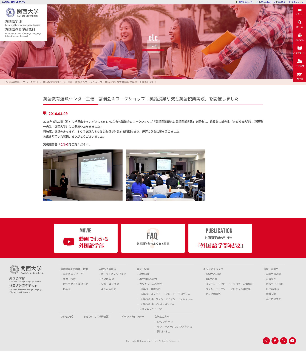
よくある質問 (108, 289)
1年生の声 (211, 279)
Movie (66, 289)
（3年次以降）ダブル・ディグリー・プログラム (166, 299)
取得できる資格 (274, 284)
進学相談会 (272, 299)
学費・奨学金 (108, 284)
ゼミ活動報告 (213, 294)
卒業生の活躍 (273, 274)
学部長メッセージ (73, 274)
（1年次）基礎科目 (150, 289)
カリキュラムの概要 (150, 284)
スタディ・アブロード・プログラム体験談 (229, 284)
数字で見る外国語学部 (75, 284)
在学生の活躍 (213, 274)
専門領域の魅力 (148, 279)
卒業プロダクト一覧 (150, 308)
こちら (64, 144)
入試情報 (106, 279)
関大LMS (162, 331)
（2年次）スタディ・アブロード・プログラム (164, 294)
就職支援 (271, 294)
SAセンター (163, 321)
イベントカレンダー (132, 316)
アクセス (65, 316)
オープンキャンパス (112, 274)
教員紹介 (144, 274)
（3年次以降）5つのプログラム (156, 304)
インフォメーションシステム (173, 326)
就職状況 (271, 279)
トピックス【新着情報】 (97, 316)
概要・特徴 (69, 279)
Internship (272, 289)
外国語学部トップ (15, 82)
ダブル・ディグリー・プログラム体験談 (228, 289)
